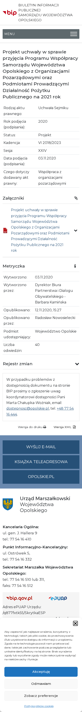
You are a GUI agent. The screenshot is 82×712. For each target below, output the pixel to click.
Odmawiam (41, 684)
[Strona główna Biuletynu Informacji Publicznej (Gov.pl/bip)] (24, 598)
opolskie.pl (41, 476)
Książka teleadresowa (41, 461)
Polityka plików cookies (39, 706)
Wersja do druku (30, 427)
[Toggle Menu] (73, 34)
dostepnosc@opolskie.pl (27, 408)
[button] (75, 623)
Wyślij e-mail (52, 449)
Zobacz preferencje (41, 696)
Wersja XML (63, 427)
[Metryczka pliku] (75, 230)
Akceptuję (41, 671)
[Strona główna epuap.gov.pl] (62, 598)
